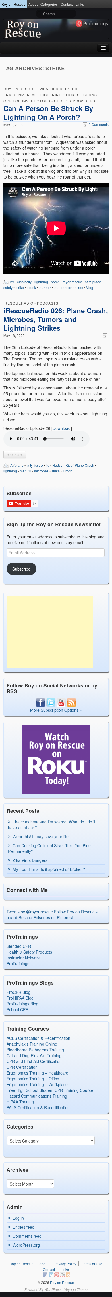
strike (20, 287)
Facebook (45, 1274)
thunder (45, 287)
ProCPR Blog (18, 992)
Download (62, 428)
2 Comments (96, 124)
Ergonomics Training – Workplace (37, 1084)
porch (55, 281)
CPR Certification (22, 1067)
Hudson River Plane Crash (73, 465)
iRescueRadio (18, 303)
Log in (18, 1218)
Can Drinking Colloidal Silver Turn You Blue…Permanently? (51, 848)
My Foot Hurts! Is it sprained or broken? (49, 869)
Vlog (89, 287)
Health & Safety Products (29, 952)
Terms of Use (92, 1263)
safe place (93, 281)
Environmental (20, 94)
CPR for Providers (74, 100)
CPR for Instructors (26, 100)
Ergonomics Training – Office (33, 1078)
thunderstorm (64, 287)
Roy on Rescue (13, 4)
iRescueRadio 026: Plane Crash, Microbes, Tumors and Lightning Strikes (55, 319)
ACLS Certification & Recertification (38, 1038)
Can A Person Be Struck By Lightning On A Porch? (48, 112)
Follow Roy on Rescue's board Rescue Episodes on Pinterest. (52, 914)
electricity (24, 281)
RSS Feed (68, 1274)
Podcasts (47, 303)
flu (47, 465)
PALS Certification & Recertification (38, 1107)
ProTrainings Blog (22, 1004)
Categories (49, 4)
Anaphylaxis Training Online (32, 1044)
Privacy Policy (65, 1263)
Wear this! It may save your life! (41, 836)
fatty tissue (34, 465)
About (33, 4)
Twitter (51, 1274)
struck (31, 287)
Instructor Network (23, 958)
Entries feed (23, 1227)
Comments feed (27, 1236)
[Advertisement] (50, 632)
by (12, 281)
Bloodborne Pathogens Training (35, 1050)
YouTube (62, 1274)
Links (80, 4)
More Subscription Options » (56, 710)
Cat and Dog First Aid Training (34, 1055)
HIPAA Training (20, 1102)
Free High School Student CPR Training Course (50, 1090)
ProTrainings (18, 963)
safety (8, 287)
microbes (41, 470)
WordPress (52, 1289)
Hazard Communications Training (37, 1096)
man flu (25, 470)
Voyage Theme (76, 1289)
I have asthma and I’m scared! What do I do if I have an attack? (53, 824)
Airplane (17, 465)
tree (80, 287)
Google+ (56, 1274)
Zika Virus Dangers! (31, 860)
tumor (67, 470)
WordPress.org (26, 1245)
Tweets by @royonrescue (30, 912)
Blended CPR (19, 946)
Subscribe (21, 569)
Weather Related (59, 88)
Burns (90, 94)
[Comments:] (106, 335)
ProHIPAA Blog (20, 998)
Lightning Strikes (60, 94)
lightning (41, 281)
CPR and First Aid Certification (34, 1061)
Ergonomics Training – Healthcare (37, 1073)
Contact (67, 4)
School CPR (17, 1009)
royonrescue (72, 281)
